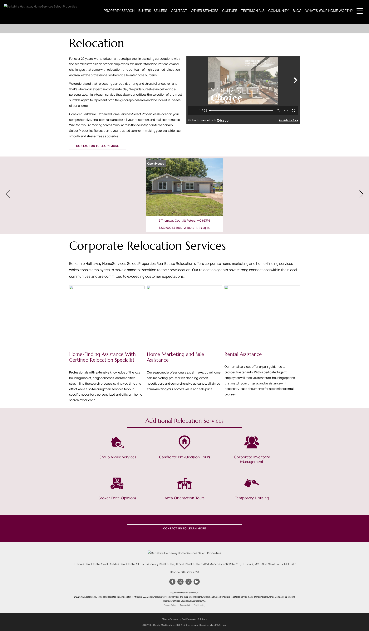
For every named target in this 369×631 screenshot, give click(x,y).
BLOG (297, 10)
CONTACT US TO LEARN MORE (97, 146)
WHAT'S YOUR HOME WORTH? (329, 10)
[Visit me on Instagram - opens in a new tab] (188, 582)
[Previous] (8, 194)
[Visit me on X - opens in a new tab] (180, 582)
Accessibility (186, 605)
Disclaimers (205, 625)
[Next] (361, 194)
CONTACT (179, 10)
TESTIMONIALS (252, 10)
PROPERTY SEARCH (119, 10)
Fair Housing (199, 605)
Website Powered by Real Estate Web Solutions (184, 619)
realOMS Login (219, 625)
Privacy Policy (170, 605)
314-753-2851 (190, 572)
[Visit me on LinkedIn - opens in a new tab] (196, 582)
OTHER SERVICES (204, 10)
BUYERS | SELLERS (152, 10)
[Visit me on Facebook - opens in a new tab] (172, 582)
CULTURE (229, 10)
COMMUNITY (278, 10)
